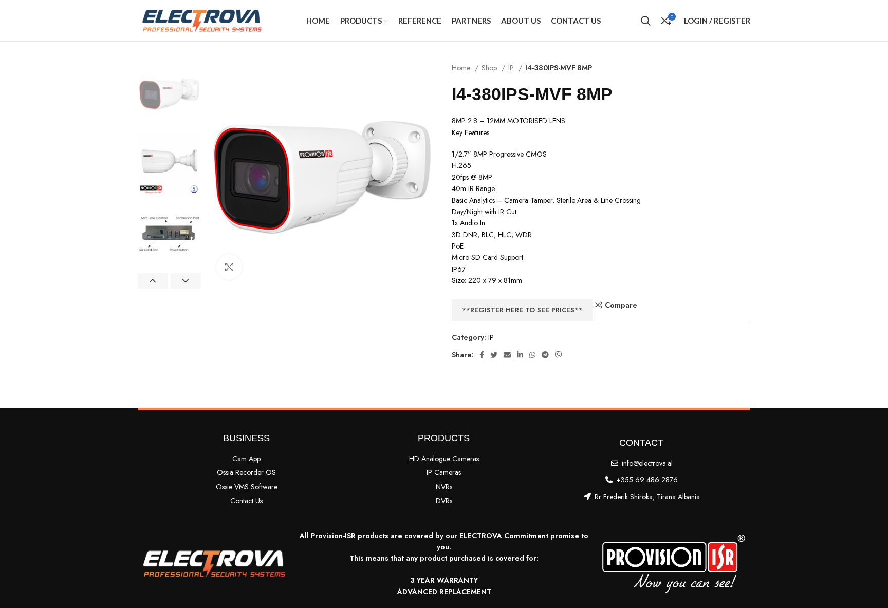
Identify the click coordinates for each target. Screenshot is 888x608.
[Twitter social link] (494, 355)
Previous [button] (153, 281)
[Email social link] (507, 355)
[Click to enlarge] (229, 267)
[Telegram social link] (545, 355)
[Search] (646, 20)
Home (462, 68)
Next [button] (186, 281)
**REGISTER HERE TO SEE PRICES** (522, 310)
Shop (490, 68)
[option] (169, 94)
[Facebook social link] (481, 355)
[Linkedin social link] (520, 355)
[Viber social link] (558, 355)
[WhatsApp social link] (532, 355)
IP (512, 68)
